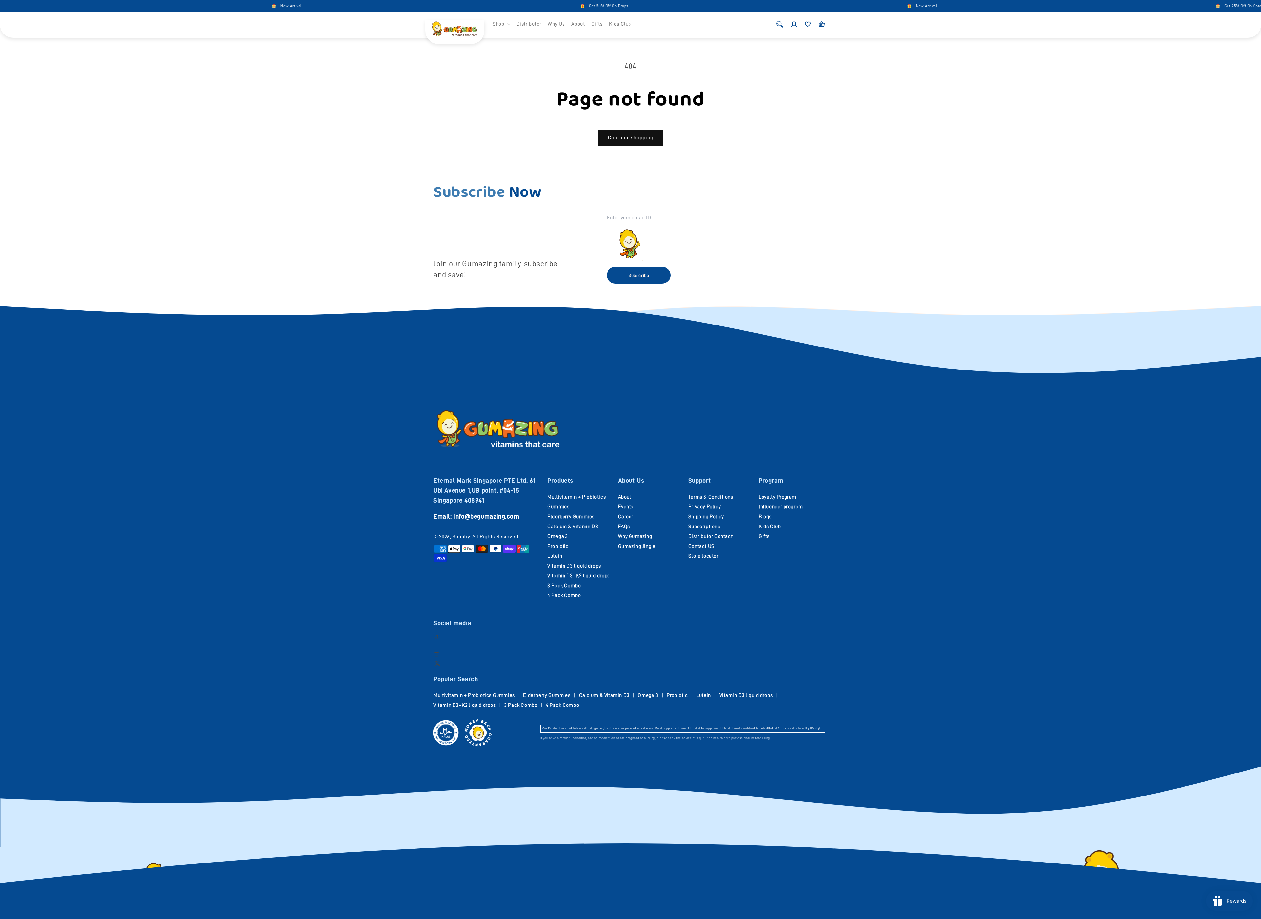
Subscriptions (704, 526)
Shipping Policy (706, 516)
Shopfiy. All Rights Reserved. (486, 536)
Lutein (554, 556)
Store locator (703, 556)
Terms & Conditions (710, 497)
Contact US (701, 546)
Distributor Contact (710, 536)
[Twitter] (437, 663)
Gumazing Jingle (637, 546)
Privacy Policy (704, 506)
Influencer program (781, 506)
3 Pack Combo (564, 585)
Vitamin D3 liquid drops (574, 566)
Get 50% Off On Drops (541, 6)
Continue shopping (630, 137)
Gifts (764, 536)
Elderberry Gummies (571, 516)
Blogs (765, 516)
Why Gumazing (635, 536)
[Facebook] (436, 638)
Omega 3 (557, 536)
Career (626, 516)
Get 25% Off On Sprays (1177, 6)
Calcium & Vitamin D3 (572, 526)
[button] (501, 24)
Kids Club (770, 526)
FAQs (624, 526)
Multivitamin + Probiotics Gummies (474, 695)
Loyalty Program (777, 497)
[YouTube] (436, 654)
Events (626, 506)
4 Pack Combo (564, 595)
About (624, 497)
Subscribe (639, 275)
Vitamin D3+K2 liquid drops (578, 575)
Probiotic (557, 546)
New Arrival (223, 6)
